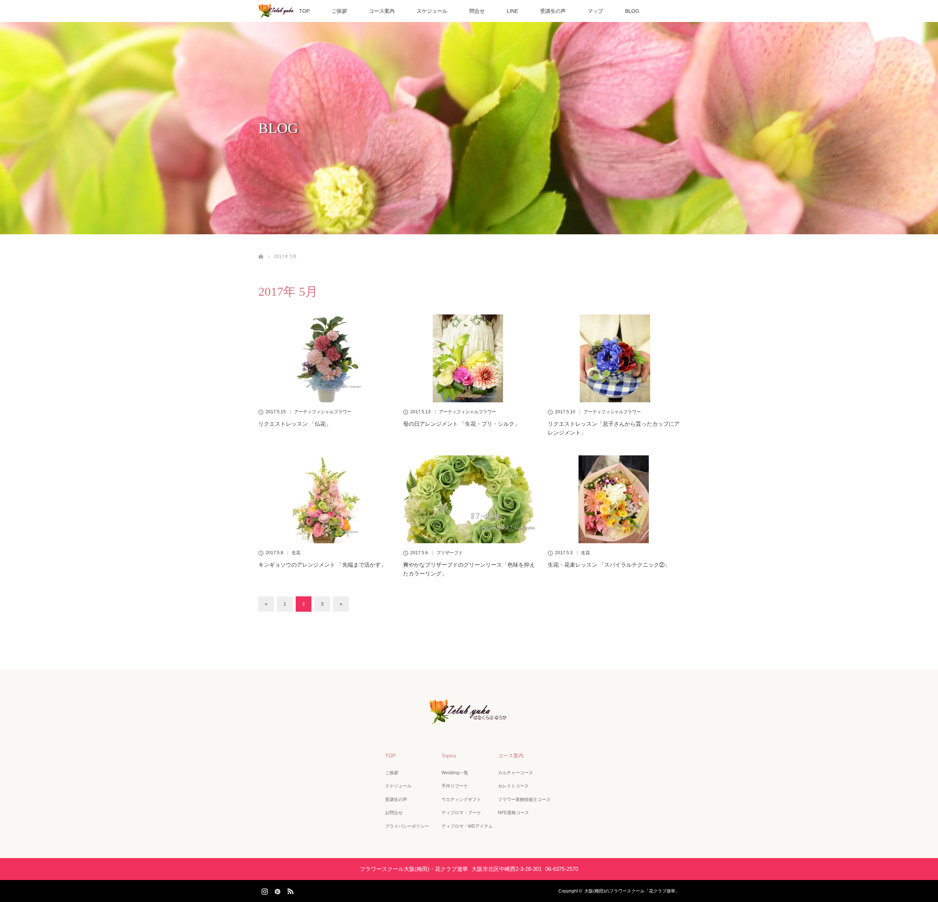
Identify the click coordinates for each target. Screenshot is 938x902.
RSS (289, 889)
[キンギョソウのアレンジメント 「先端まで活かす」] (324, 499)
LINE (512, 11)
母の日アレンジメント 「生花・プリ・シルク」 (461, 424)
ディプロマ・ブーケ (461, 812)
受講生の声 (553, 11)
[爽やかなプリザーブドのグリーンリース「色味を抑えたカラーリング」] (469, 499)
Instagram (263, 889)
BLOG (632, 11)
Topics (449, 755)
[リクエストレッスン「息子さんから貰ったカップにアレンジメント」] (614, 358)
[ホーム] (260, 248)
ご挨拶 (339, 11)
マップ (595, 11)
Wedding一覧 (455, 772)
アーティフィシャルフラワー (322, 412)
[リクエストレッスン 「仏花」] (324, 358)
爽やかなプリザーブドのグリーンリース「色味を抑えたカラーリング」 (469, 569)
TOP (304, 11)
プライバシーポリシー (407, 826)
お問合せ (394, 812)
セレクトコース (513, 786)
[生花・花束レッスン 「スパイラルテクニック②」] (614, 499)
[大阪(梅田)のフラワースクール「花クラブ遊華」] (469, 719)
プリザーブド (449, 553)
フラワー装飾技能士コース (524, 799)
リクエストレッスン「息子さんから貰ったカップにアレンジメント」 (614, 428)
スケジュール (432, 11)
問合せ (477, 11)
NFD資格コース (513, 812)
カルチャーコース (515, 772)
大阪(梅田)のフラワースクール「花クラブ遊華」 (632, 891)
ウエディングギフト (461, 799)
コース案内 (382, 11)
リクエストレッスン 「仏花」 (294, 424)
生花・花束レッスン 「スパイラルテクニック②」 (609, 565)
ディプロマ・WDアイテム (467, 826)
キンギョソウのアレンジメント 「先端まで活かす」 (322, 565)
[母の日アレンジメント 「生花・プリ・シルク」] (469, 358)
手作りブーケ (455, 786)
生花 (296, 553)
